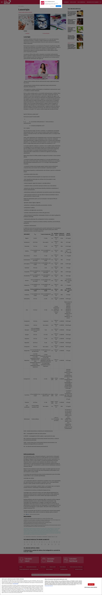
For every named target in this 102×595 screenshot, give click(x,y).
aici (24, 589)
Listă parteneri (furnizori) (49, 585)
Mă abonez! (58, 6)
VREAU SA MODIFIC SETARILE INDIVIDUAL (90, 587)
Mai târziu (52, 6)
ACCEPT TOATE (91, 584)
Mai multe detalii (15, 583)
